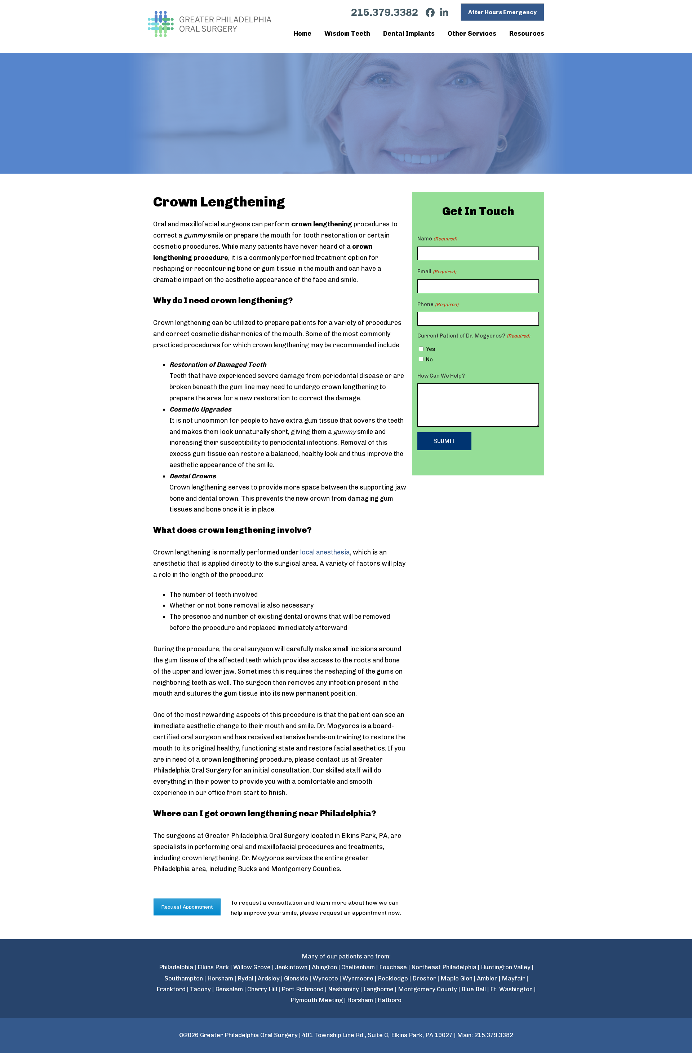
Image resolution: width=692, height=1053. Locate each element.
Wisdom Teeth (347, 34)
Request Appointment (187, 907)
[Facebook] (427, 12)
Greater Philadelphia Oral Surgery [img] (210, 24)
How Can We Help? (441, 376)
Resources (526, 34)
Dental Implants (409, 34)
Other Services (472, 34)
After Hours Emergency (502, 12)
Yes (430, 349)
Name (437, 238)
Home (302, 34)
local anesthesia (325, 552)
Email (436, 271)
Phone (437, 304)
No (429, 359)
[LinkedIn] (441, 12)
